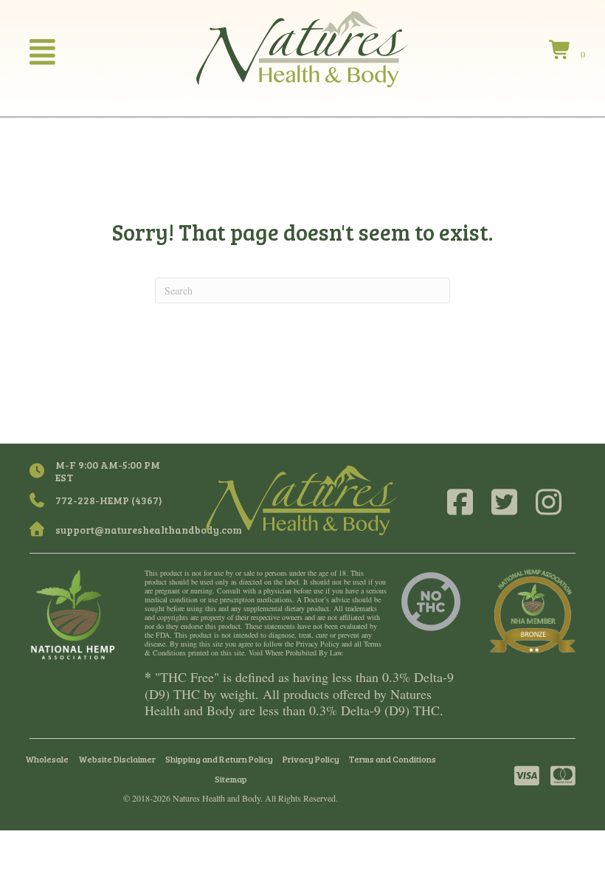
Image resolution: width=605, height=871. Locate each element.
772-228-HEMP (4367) (108, 500)
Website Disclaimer (117, 759)
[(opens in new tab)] (72, 613)
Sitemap (231, 779)
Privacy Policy (311, 759)
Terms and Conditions (392, 759)
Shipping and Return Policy (219, 759)
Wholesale (47, 759)
